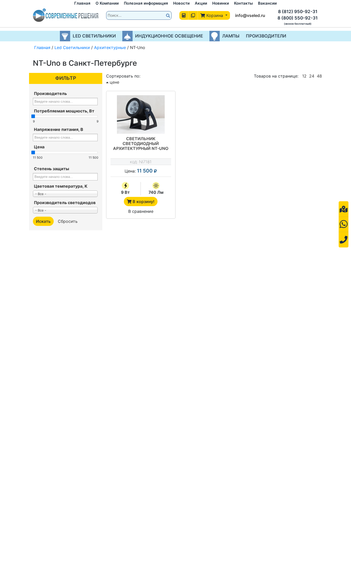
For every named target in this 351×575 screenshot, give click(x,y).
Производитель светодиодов (65, 202)
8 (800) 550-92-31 (298, 18)
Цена (39, 146)
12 (304, 76)
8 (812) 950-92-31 (297, 11)
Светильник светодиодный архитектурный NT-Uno (140, 143)
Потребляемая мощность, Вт (64, 110)
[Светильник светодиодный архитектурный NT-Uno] (140, 114)
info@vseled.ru (250, 15)
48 (319, 76)
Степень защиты (51, 168)
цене (113, 82)
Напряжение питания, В (58, 129)
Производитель (50, 93)
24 (311, 76)
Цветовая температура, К (60, 186)
